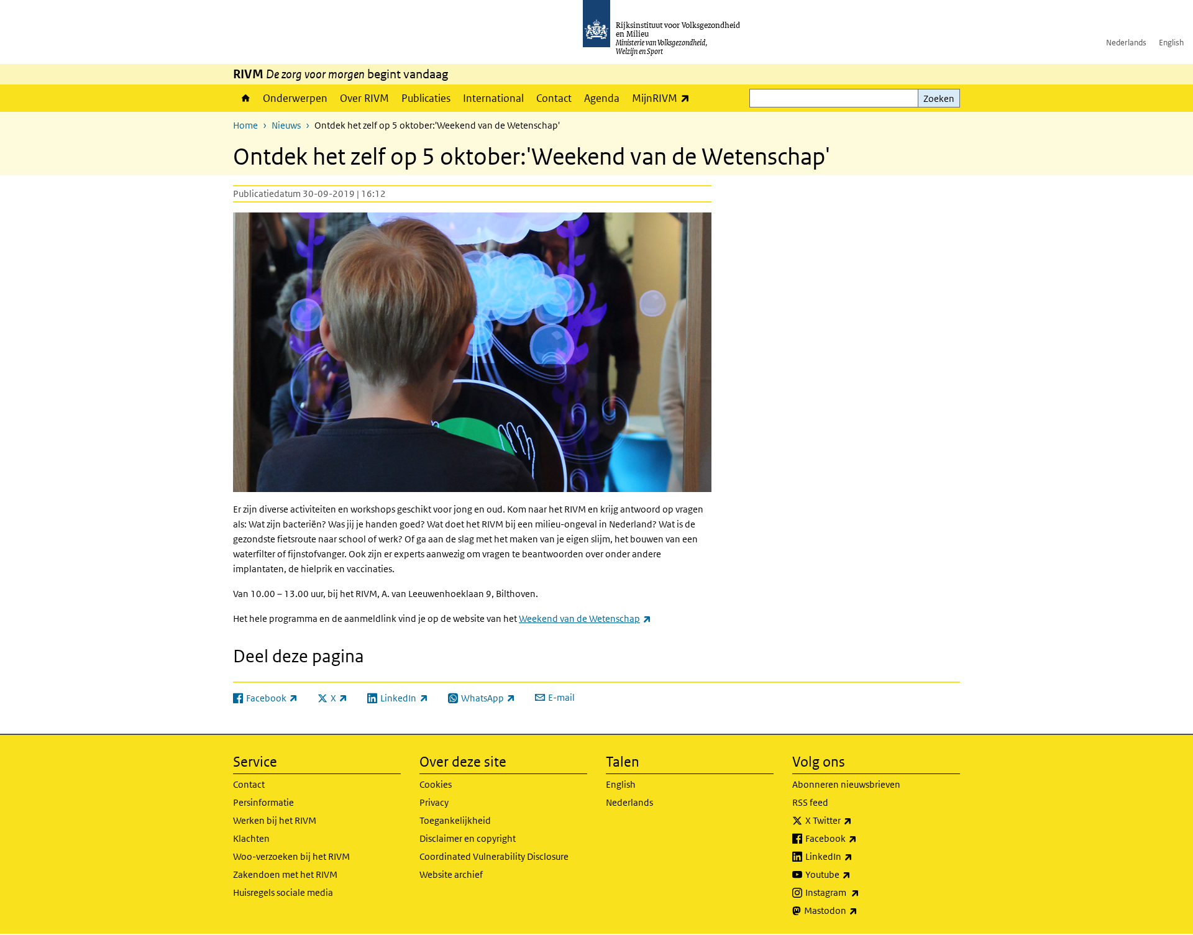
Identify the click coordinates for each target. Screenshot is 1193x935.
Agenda (601, 98)
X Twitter (856, 820)
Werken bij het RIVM (274, 820)
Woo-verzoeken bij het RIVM (291, 856)
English (1171, 42)
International (493, 98)
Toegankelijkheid (455, 820)
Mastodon (858, 910)
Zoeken (938, 98)
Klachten (251, 838)
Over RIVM (364, 98)
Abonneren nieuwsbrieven (846, 784)
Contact (554, 98)
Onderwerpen (295, 98)
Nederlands (1126, 42)
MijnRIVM (664, 98)
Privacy (434, 802)
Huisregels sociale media (283, 892)
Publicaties (425, 98)
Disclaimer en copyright (467, 838)
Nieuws (286, 125)
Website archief (451, 874)
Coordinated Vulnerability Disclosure (494, 856)
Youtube (855, 874)
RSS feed (810, 802)
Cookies (435, 784)
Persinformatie (263, 802)
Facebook (858, 838)
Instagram (859, 892)
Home (245, 98)
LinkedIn (856, 856)
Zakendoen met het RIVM (285, 874)
